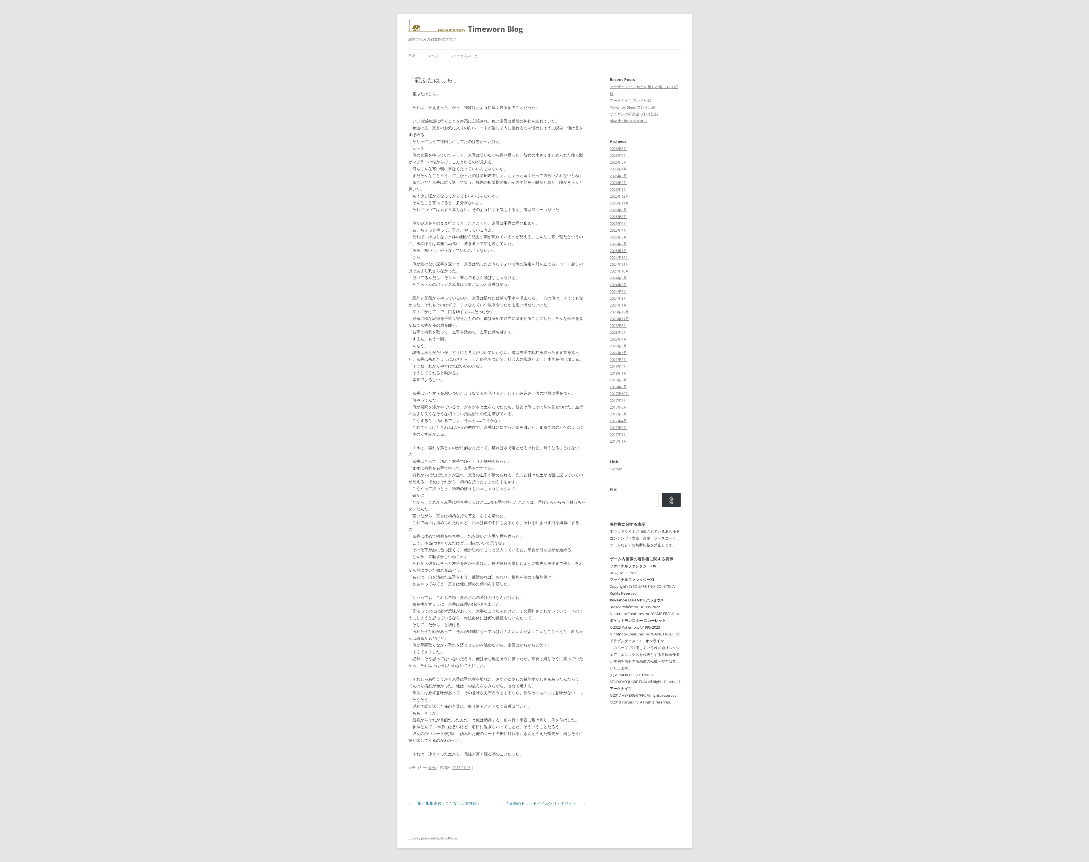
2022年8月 (618, 345)
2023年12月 (619, 311)
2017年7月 (618, 400)
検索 (613, 489)
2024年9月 (618, 277)
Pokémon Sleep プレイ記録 (632, 107)
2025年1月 (618, 250)
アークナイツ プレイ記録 (630, 100)
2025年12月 (619, 196)
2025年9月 (618, 209)
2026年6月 (618, 155)
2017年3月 (618, 427)
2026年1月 (618, 189)
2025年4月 (618, 230)
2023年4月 (618, 339)
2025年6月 (618, 223)
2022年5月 (618, 352)
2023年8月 (618, 325)
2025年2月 (618, 243)
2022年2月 (618, 359)
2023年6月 (618, 332)
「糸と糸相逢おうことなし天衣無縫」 (444, 803)
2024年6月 (618, 291)
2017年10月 (619, 393)
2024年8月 (618, 284)
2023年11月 (619, 318)
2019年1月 (618, 373)
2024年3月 (618, 298)
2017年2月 (618, 434)
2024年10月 (619, 271)
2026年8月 (618, 148)
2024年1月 (618, 305)
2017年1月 (618, 441)
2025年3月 (618, 237)
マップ (433, 55)
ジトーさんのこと (464, 55)
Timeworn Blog (495, 29)
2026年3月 (618, 175)
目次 (411, 55)
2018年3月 (618, 380)
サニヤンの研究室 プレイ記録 (634, 114)
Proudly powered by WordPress (433, 838)
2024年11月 (619, 264)
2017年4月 (618, 420)
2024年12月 (619, 257)
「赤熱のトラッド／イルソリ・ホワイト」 (545, 803)
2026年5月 (618, 162)
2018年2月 (618, 386)
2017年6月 (618, 407)
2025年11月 (619, 203)
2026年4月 (618, 169)
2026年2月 (618, 182)
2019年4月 (618, 366)
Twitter (616, 469)
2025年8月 (618, 216)
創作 (432, 767)
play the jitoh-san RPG (628, 120)
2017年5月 (618, 414)
